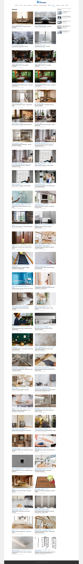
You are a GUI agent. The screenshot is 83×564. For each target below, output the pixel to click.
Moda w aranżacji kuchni (38, 327)
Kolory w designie (26, 286)
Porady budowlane (28, 204)
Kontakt (67, 5)
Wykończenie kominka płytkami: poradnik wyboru (21, 430)
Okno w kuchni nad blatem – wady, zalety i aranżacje (22, 226)
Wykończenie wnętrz (15, 266)
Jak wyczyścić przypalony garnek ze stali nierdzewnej (66, 16)
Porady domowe (35, 5)
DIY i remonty (22, 204)
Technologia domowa (38, 184)
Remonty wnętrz (28, 326)
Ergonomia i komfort (19, 408)
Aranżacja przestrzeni (46, 529)
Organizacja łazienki (38, 408)
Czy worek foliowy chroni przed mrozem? (20, 46)
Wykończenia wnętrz (15, 429)
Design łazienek (52, 224)
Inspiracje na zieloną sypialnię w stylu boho (20, 389)
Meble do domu (37, 123)
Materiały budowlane (23, 265)
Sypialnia (49, 5)
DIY (12, 326)
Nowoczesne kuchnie (38, 469)
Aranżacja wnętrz (46, 204)
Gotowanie (58, 5)
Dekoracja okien (37, 163)
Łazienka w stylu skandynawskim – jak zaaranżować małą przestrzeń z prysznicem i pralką (45, 390)
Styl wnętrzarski (37, 103)
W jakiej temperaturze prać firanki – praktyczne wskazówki (66, 26)
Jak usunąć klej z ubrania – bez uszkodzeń (66, 12)
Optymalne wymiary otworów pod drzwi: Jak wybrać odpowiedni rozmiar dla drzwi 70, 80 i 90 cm (45, 552)
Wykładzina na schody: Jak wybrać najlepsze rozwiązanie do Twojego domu (21, 268)
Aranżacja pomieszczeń (15, 25)
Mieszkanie (29, 5)
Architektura (22, 468)
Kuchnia (21, 5)
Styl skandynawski (44, 388)
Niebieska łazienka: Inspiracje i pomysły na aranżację (22, 288)
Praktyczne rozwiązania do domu (17, 164)
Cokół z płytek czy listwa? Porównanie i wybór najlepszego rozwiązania (44, 349)
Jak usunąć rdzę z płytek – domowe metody (66, 31)
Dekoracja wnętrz (15, 163)
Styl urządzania (45, 327)
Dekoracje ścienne (48, 265)
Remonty (41, 266)
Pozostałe (62, 5)
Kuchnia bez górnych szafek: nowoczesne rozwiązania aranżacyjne (43, 471)
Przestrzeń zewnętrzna (43, 5)
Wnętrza (53, 5)
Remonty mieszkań (45, 530)
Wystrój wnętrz (40, 164)
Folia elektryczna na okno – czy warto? (42, 46)
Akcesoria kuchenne (15, 509)
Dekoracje (16, 5)
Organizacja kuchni (29, 408)
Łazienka (25, 5)
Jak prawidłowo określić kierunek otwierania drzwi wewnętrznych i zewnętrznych (44, 288)
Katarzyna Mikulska (43, 27)
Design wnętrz (52, 468)
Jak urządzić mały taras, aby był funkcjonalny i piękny (45, 430)
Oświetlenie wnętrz (45, 408)
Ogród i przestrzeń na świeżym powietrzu (41, 428)
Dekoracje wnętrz (21, 163)
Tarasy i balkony (45, 429)
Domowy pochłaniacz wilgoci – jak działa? (43, 26)
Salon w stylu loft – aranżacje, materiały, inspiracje (22, 124)
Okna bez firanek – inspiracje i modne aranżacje (44, 165)
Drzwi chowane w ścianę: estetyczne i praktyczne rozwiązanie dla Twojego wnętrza (44, 512)
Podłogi (28, 529)
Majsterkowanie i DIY (17, 326)
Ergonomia (13, 408)
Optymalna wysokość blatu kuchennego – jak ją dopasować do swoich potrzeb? (21, 411)
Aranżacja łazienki (38, 224)
